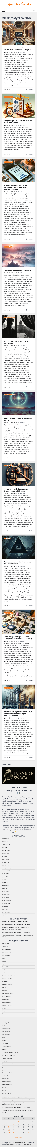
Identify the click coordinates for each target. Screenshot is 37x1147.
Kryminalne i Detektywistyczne (10, 972)
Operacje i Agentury (7, 978)
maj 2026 (4, 847)
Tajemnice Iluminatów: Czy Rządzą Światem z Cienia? (17, 563)
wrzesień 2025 (6, 871)
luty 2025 (4, 888)
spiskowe (7, 538)
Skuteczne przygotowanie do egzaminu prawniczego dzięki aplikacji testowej (15, 187)
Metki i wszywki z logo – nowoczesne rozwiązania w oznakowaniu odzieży (18, 638)
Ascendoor (10, 1145)
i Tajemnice (7, 246)
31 (28, 1132)
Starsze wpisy (6, 764)
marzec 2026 (5, 853)
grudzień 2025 (6, 862)
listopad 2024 (5, 897)
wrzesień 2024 (6, 903)
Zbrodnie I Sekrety (7, 1014)
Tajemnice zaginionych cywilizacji (17, 270)
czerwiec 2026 (6, 844)
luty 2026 (4, 856)
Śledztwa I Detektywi (7, 984)
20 (9, 1130)
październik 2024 (6, 900)
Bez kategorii (8, 24)
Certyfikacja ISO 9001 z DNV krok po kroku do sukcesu (18, 122)
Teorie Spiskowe (6, 1002)
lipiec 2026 (5, 841)
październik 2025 (6, 868)
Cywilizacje (5, 946)
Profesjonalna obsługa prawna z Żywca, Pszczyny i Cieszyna (16, 490)
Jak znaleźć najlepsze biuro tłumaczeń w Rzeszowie (16, 932)
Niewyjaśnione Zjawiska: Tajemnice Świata (18, 419)
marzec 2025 (5, 885)
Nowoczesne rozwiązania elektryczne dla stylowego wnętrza (17, 49)
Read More (7, 89)
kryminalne (4, 970)
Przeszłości (5, 981)
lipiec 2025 (5, 876)
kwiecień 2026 (6, 850)
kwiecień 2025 (6, 882)
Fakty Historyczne (6, 949)
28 (14, 1132)
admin (6, 52)
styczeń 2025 (5, 891)
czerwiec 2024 (6, 912)
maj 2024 (4, 915)
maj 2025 (4, 879)
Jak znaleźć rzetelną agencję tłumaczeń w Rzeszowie (16, 924)
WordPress (27, 1145)
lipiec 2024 (5, 909)
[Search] (34, 10)
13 (9, 1127)
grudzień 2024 (6, 894)
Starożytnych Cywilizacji (8, 993)
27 (9, 1132)
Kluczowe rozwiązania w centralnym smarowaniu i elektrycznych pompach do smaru (18, 714)
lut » (20, 1137)
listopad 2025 (5, 865)
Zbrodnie (4, 1008)
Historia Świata (6, 955)
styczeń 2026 (5, 859)
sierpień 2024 (5, 906)
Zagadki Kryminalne (7, 1005)
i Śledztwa (4, 961)
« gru (16, 1137)
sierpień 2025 (5, 873)
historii (3, 958)
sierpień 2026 (5, 838)
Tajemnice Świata (18, 4)
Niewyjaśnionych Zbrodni (8, 975)
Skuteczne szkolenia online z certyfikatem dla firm (15, 921)
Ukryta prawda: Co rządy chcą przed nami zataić (18, 342)
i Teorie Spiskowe (9, 317)
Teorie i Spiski (5, 999)
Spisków (4, 987)
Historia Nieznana (6, 952)
